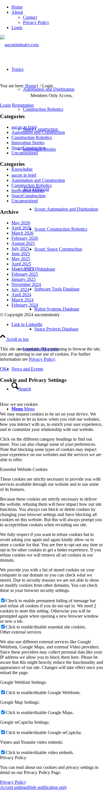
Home (17, 7)
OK (3, 368)
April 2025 (21, 263)
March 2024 (22, 299)
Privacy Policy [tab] (13, 757)
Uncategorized (24, 152)
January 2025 (23, 279)
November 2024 (26, 284)
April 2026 (21, 227)
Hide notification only (47, 787)
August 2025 (23, 243)
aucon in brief (23, 127)
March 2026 (22, 233)
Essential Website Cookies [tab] (23, 469)
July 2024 (20, 289)
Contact (30, 17)
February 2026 (24, 238)
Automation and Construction (38, 132)
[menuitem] (57, 7)
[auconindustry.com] (19, 44)
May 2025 (20, 258)
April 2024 (21, 294)
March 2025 (22, 269)
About (17, 12)
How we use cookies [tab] (19, 404)
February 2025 (24, 274)
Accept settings (13, 787)
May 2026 (20, 222)
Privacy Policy (36, 22)
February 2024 (24, 305)
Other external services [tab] (20, 632)
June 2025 (20, 253)
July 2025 (20, 248)
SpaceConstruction (28, 147)
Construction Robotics (31, 137)
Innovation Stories (27, 142)
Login (16, 27)
